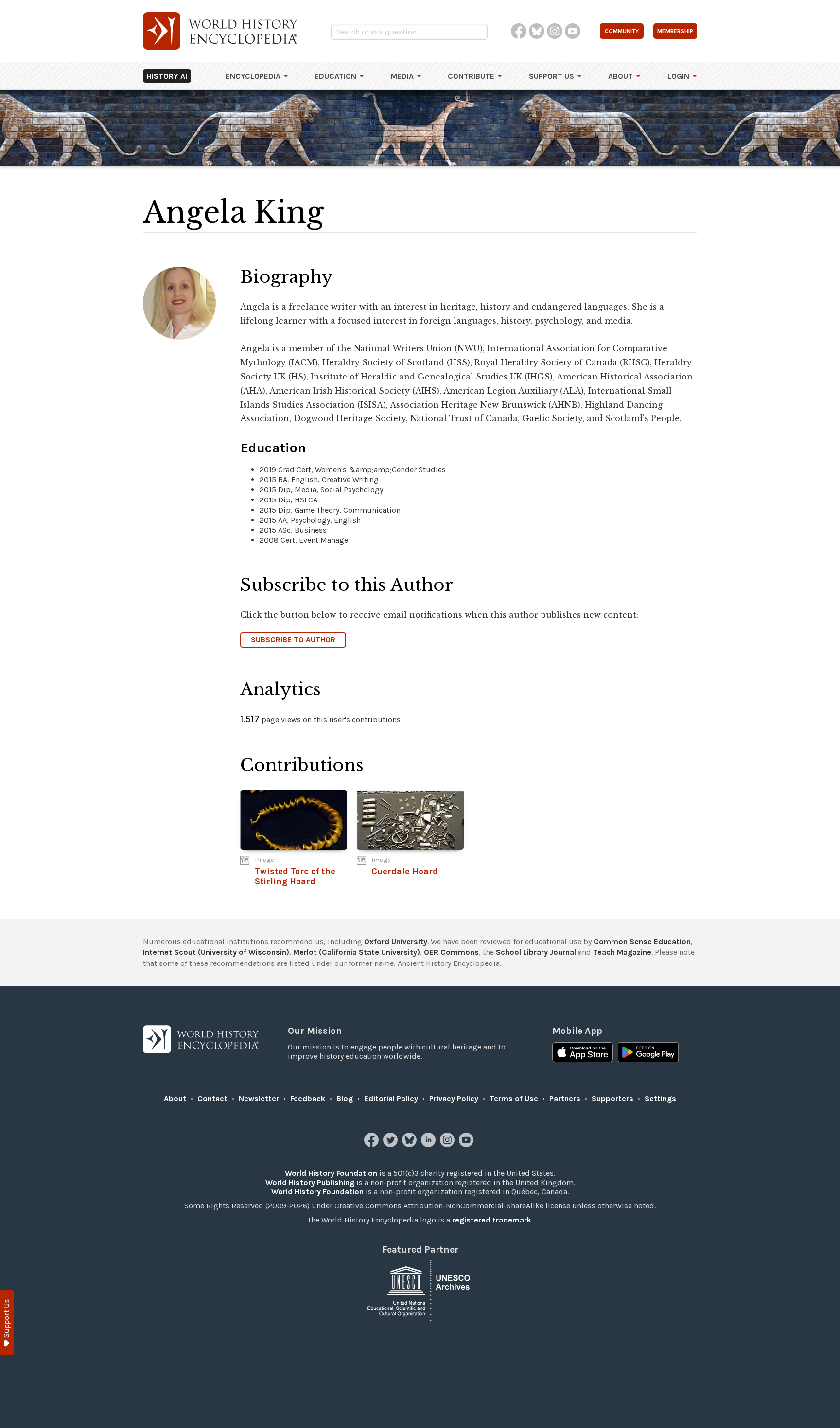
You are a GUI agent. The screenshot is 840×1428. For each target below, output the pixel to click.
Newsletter (259, 1098)
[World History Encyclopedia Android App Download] (648, 1053)
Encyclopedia (253, 76)
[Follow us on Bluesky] (410, 1144)
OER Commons (451, 952)
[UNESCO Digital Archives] (420, 1290)
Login (678, 76)
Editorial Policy (391, 1098)
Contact (212, 1098)
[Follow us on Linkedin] (429, 1144)
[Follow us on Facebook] (372, 1144)
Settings (660, 1098)
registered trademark (491, 1219)
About (620, 76)
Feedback (307, 1098)
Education (335, 76)
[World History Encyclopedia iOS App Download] (582, 1053)
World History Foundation (331, 1173)
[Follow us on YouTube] (467, 1144)
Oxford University (395, 941)
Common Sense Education (642, 941)
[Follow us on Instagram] (448, 1144)
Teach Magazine (622, 952)
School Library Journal (536, 952)
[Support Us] (7, 1322)
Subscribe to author (293, 639)
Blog (344, 1098)
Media (402, 76)
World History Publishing (309, 1182)
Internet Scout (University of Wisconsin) (216, 952)
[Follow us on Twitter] (391, 1144)
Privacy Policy (453, 1098)
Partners (564, 1098)
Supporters (612, 1098)
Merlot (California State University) (356, 952)
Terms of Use (514, 1098)
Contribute (471, 76)
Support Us (551, 76)
